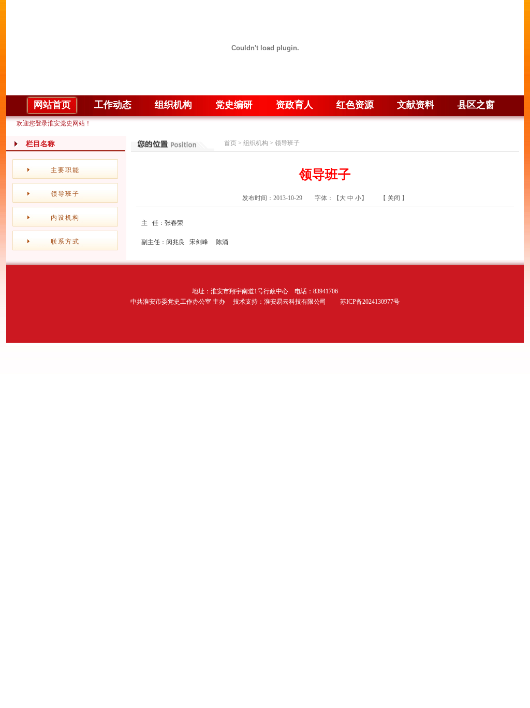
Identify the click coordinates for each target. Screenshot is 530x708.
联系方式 (65, 241)
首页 (230, 143)
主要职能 (65, 170)
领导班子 (65, 193)
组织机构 (255, 143)
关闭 (394, 198)
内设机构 (65, 217)
